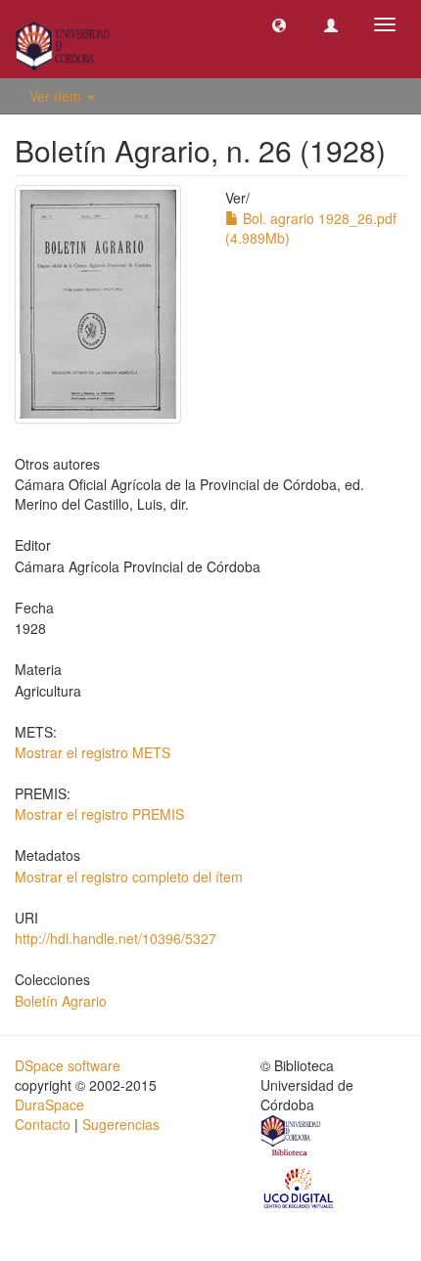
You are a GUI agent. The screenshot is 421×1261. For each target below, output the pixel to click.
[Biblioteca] (291, 1138)
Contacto (42, 1124)
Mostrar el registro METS (92, 752)
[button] (279, 24)
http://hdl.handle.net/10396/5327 (115, 938)
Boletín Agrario (61, 1001)
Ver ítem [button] (57, 96)
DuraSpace (49, 1104)
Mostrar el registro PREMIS (99, 814)
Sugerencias (121, 1124)
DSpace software (67, 1065)
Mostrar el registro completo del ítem (129, 876)
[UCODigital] (299, 1186)
